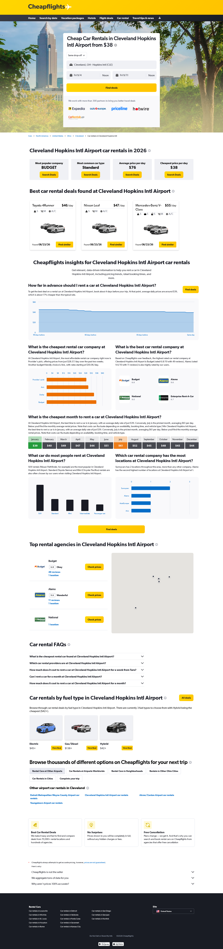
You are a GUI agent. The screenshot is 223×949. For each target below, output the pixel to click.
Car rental (123, 18)
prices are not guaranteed (94, 862)
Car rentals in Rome (37, 926)
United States (57, 136)
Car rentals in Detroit (68, 911)
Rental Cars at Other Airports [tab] (47, 771)
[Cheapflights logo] (46, 7)
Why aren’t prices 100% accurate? (50, 883)
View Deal (56, 748)
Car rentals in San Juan (100, 915)
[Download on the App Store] (118, 944)
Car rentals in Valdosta (69, 915)
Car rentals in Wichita (37, 915)
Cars (30, 136)
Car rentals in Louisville (38, 911)
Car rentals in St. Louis (38, 919)
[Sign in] (159, 18)
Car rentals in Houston (38, 923)
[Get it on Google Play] (104, 944)
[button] (115, 45)
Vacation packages (72, 18)
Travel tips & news (143, 18)
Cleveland (79, 136)
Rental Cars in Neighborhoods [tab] (127, 771)
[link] (49, 174)
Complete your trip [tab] (70, 778)
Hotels (92, 18)
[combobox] (76, 55)
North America (42, 136)
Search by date (48, 18)
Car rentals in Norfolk (100, 919)
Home (32, 18)
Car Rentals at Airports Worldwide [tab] (87, 771)
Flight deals (106, 18)
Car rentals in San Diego (101, 911)
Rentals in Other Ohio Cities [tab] (164, 771)
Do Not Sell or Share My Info (101, 936)
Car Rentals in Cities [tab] (42, 778)
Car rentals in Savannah (69, 923)
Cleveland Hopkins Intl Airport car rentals (106, 795)
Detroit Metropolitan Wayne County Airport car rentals (54, 797)
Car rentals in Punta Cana (70, 919)
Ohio (69, 136)
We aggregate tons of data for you (50, 877)
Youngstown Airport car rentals (46, 803)
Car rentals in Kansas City (70, 926)
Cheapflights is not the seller (47, 872)
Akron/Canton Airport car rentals (156, 795)
